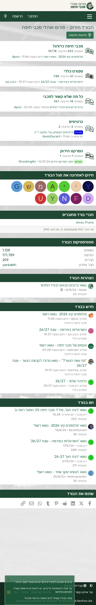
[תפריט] (89, 16)
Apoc (16, 56)
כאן (53, 591)
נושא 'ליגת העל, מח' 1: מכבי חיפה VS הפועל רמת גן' (50, 410)
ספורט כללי (73, 71)
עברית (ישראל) (73, 585)
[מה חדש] (5, 16)
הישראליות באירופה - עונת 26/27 (62, 81)
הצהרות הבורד (81, 278)
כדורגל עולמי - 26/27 (71, 381)
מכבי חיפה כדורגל (68, 46)
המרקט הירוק (71, 151)
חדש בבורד (84, 306)
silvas (80, 222)
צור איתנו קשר (84, 592)
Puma (89, 222)
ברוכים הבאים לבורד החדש (66, 107)
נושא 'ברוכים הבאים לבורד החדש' (64, 285)
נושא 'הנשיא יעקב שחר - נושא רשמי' (62, 472)
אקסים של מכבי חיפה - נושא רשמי (63, 345)
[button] (91, 585)
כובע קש (11, 81)
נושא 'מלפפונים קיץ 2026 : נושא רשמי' (60, 425)
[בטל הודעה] (9, 580)
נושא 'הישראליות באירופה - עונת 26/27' (58, 441)
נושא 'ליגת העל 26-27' (70, 457)
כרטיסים (76, 121)
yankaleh (9, 265)
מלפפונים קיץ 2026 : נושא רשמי (63, 56)
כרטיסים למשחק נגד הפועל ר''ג (58, 132)
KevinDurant (51, 136)
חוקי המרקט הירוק (66, 161)
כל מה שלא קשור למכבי (63, 96)
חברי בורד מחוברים (78, 214)
